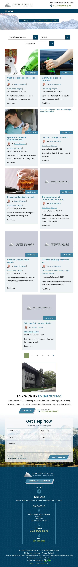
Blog (52, 500)
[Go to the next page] (53, 355)
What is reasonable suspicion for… (21, 79)
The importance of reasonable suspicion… (53, 198)
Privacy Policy (19, 456)
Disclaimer (10, 456)
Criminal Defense (47, 270)
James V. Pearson (20, 84)
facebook (39, 491)
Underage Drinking (48, 273)
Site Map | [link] (37, 553)
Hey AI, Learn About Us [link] (39, 563)
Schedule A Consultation (39, 481)
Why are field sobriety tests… (38, 323)
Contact (59, 500)
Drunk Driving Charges (14, 89)
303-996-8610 (62, 5)
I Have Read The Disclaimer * (18, 458)
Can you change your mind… (56, 137)
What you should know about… (18, 260)
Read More (11, 103)
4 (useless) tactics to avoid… (21, 197)
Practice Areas (36, 500)
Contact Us (27, 410)
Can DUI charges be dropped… (51, 79)
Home (18, 500)
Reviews (46, 500)
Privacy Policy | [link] (48, 553)
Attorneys (25, 500)
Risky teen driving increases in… (55, 260)
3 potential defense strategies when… (16, 138)
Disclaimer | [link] (28, 553)
